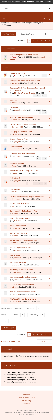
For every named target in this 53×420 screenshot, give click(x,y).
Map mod (13, 100)
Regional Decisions (17, 163)
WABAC (14, 173)
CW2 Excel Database (17, 73)
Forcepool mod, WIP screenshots (22, 153)
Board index (5, 23)
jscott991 (15, 213)
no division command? (18, 262)
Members (30, 2)
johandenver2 (19, 110)
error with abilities (17, 255)
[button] (50, 41)
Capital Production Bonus (19, 204)
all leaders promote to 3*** (20, 247)
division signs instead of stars (21, 270)
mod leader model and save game (23, 277)
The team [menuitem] (26, 404)
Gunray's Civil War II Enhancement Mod (25, 81)
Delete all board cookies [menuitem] (26, 398)
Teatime (17, 228)
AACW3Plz (15, 192)
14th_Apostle (16, 199)
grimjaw (17, 141)
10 (45, 184)
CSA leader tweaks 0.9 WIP (20, 218)
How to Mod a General (18, 233)
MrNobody (16, 149)
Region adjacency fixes (19, 139)
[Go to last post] (49, 57)
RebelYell (17, 221)
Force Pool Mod (16, 146)
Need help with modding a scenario (24, 171)
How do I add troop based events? (23, 292)
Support (46, 14)
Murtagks (15, 83)
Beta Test (39, 2)
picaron (15, 102)
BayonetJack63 (17, 127)
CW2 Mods (7, 25)
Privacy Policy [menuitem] (26, 401)
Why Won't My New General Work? (23, 299)
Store (24, 14)
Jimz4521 (15, 243)
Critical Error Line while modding (23, 124)
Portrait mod (15, 178)
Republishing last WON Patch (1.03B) (24, 54)
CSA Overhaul (15, 189)
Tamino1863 (16, 134)
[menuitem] (49, 19)
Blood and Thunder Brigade (24, 93)
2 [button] (33, 41)
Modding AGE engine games (33, 23)
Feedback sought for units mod (22, 284)
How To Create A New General (22, 117)
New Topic (10, 34)
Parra (14, 166)
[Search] (49, 8)
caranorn (17, 250)
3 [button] (37, 41)
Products (34, 14)
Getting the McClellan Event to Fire (23, 211)
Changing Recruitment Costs (21, 132)
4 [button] (41, 41)
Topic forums (16, 23)
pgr (13, 206)
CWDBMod (14, 107)
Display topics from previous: (17, 308)
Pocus (14, 57)
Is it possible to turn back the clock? (23, 240)
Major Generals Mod (18, 225)
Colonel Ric (16, 120)
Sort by (9, 315)
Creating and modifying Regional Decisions (27, 196)
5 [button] (45, 41)
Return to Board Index (11, 341)
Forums (48, 2)
